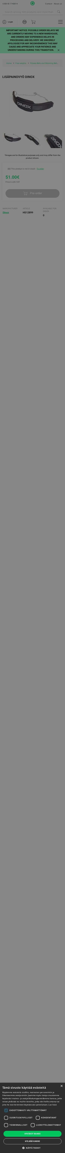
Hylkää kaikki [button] (32, 1141)
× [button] (61, 1086)
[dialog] (32, 576)
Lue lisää (52, 1104)
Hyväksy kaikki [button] (32, 1133)
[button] (32, 1147)
